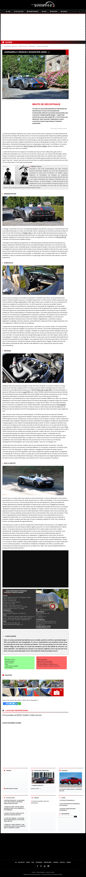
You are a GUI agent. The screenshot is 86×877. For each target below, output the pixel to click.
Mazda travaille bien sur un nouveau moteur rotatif (14, 814)
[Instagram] (41, 866)
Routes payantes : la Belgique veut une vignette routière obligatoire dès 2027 (14, 802)
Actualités (19, 11)
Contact (33, 872)
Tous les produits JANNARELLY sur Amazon (69, 804)
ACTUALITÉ (21, 862)
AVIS (32, 862)
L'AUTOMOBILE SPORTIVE (10, 46)
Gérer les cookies (50, 872)
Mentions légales (41, 872)
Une (8, 11)
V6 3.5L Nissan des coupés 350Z (42, 390)
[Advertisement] (43, 27)
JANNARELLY (32, 46)
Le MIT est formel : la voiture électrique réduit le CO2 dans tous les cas (14, 819)
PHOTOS (62, 862)
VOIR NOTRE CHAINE (11, 788)
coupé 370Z (26, 392)
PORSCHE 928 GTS (37, 785)
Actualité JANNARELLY (67, 800)
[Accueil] (15, 862)
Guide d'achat (33, 11)
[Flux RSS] (48, 866)
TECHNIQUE (39, 862)
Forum (64, 11)
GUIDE (28, 862)
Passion (54, 11)
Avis (44, 11)
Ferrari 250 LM (61, 237)
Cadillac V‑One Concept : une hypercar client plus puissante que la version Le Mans (14, 826)
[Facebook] (37, 866)
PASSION (55, 862)
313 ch (37, 394)
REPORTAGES (47, 862)
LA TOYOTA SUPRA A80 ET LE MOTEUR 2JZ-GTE (70, 790)
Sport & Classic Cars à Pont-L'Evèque (35, 146)
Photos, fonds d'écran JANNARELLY (67, 809)
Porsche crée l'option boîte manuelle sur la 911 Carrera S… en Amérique (14, 808)
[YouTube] (44, 866)
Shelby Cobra (27, 233)
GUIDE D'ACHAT (22, 46)
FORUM (68, 862)
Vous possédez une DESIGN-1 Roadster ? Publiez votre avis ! (23, 715)
